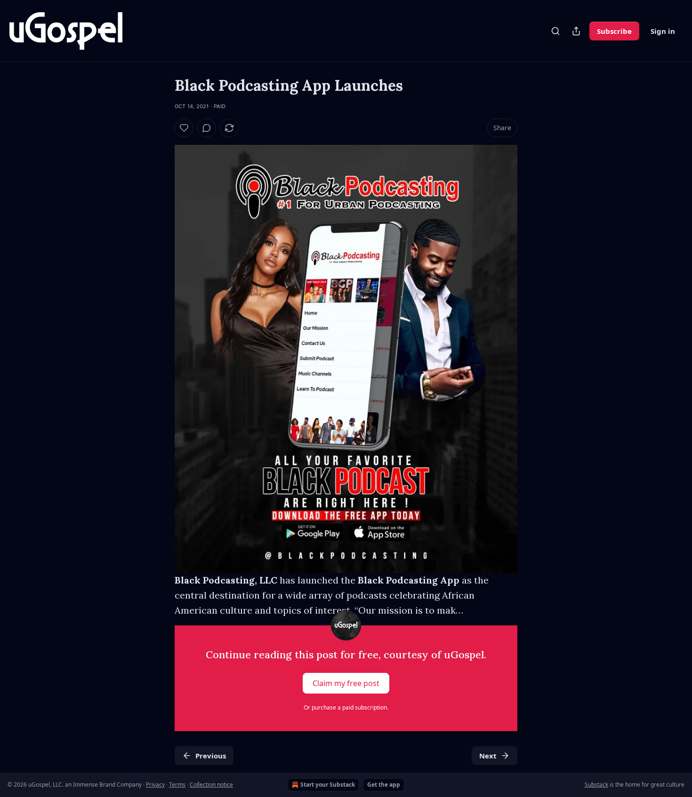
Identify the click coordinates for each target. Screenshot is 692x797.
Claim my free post (346, 683)
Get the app (383, 785)
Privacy (155, 785)
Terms (177, 785)
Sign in (663, 31)
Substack (596, 785)
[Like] (184, 127)
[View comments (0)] (206, 127)
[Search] (555, 31)
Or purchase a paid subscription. (346, 707)
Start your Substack (327, 785)
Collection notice (211, 785)
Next (488, 755)
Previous (210, 755)
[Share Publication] (576, 31)
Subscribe (614, 31)
